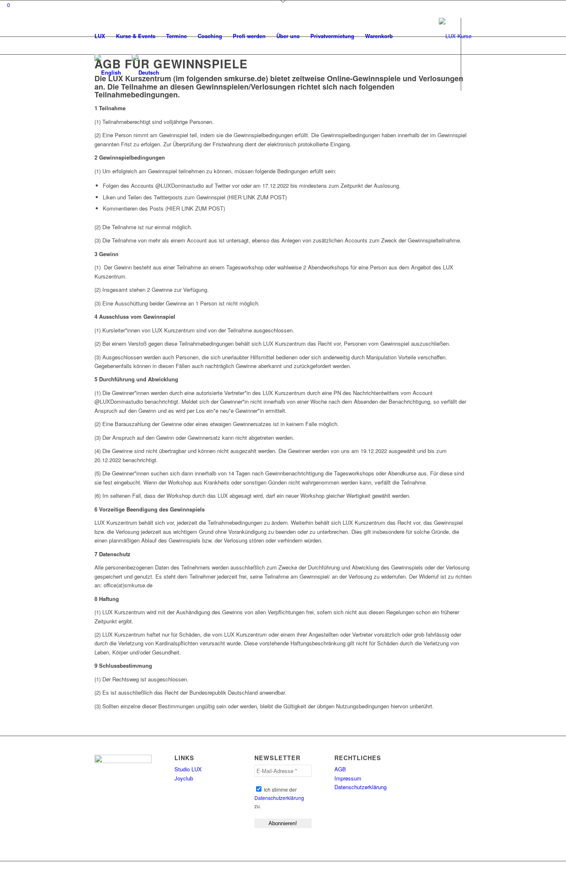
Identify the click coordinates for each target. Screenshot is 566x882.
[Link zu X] (91, 108)
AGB (340, 769)
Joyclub (183, 778)
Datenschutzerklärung (279, 797)
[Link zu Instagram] (104, 108)
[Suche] (406, 36)
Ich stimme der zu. (279, 797)
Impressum (347, 778)
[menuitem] (100, 36)
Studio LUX (188, 769)
